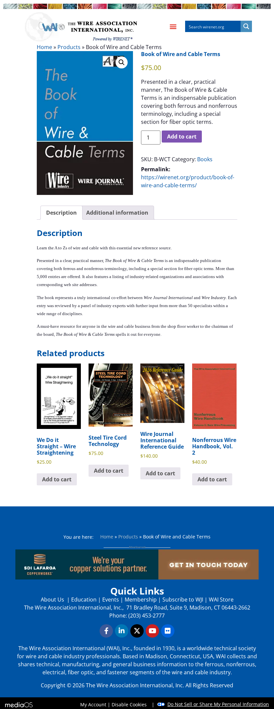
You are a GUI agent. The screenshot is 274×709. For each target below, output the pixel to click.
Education (84, 599)
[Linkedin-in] (121, 631)
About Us (53, 599)
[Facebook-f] (106, 631)
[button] (172, 26)
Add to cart (181, 136)
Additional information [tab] (117, 212)
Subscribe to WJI (182, 599)
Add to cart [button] (57, 479)
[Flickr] (167, 631)
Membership (141, 599)
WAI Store (221, 599)
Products (69, 47)
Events (110, 599)
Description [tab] (61, 212)
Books (205, 159)
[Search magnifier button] (246, 26)
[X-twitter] (137, 631)
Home (44, 47)
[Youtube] (152, 631)
